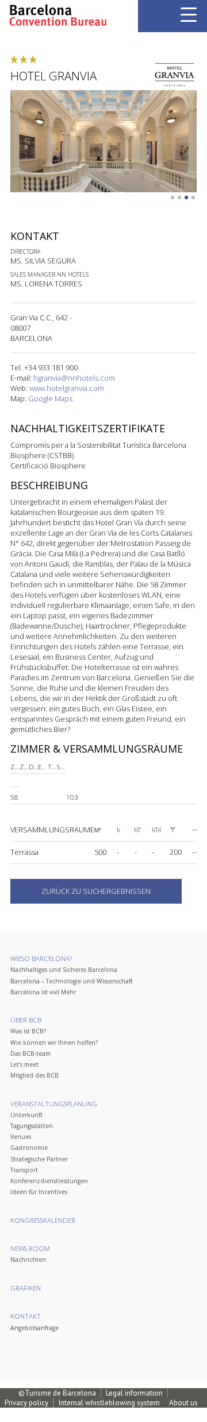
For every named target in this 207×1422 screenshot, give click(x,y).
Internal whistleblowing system (109, 1403)
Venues (20, 1137)
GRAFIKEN (25, 1288)
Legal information (134, 1393)
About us (183, 1403)
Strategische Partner (39, 1159)
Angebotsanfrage (34, 1328)
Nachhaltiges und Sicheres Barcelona (63, 970)
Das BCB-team (30, 1053)
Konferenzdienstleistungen (49, 1181)
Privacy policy (26, 1403)
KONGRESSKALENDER (42, 1220)
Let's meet (24, 1064)
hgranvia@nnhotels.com (74, 378)
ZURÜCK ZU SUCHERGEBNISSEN (96, 891)
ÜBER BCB (25, 1020)
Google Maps (50, 398)
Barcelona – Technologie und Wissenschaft (71, 981)
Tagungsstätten (31, 1126)
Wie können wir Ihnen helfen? (54, 1043)
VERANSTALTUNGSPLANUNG (53, 1103)
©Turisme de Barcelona (57, 1393)
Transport (24, 1170)
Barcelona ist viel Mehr (43, 992)
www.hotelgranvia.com (66, 388)
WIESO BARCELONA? (41, 958)
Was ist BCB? (28, 1031)
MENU (189, 15)
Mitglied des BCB (34, 1075)
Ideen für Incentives (38, 1192)
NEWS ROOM (30, 1248)
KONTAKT (25, 1316)
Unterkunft (26, 1115)
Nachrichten (28, 1260)
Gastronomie (29, 1148)
